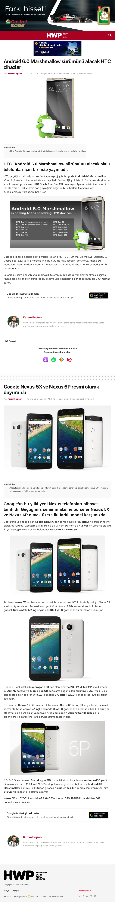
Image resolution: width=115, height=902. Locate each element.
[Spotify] (54, 359)
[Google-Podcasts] (61, 359)
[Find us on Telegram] (95, 896)
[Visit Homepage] (57, 35)
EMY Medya (24, 884)
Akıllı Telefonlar (55, 73)
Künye (6, 891)
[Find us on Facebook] (83, 896)
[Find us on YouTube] (87, 896)
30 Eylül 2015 (32, 73)
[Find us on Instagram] (91, 896)
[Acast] (69, 359)
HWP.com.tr (8, 896)
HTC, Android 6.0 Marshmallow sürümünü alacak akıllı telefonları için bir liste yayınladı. (48, 151)
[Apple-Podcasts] (46, 359)
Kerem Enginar (15, 73)
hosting (17, 896)
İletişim (16, 891)
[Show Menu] (5, 35)
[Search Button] (109, 35)
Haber (66, 73)
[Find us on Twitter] (79, 896)
